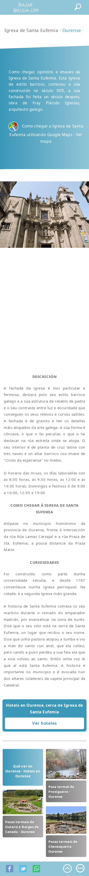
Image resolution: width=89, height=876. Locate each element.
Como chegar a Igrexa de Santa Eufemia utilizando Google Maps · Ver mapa (46, 133)
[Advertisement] (44, 305)
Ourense (71, 30)
